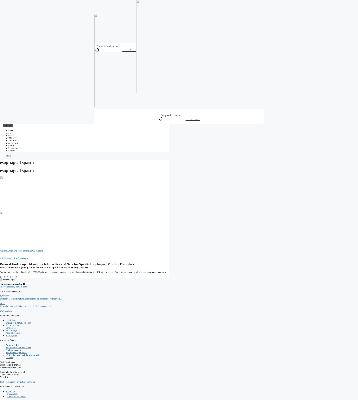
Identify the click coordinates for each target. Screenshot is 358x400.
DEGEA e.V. (6, 311)
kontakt (11, 150)
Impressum (10, 391)
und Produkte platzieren (16, 351)
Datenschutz (12, 394)
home (10, 130)
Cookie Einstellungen (16, 396)
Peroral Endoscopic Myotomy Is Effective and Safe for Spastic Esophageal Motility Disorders (67, 264)
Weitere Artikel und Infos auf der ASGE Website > (22, 251)
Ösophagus (23, 258)
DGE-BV (12, 138)
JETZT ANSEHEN (9, 277)
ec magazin (13, 143)
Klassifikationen (13, 333)
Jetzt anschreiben (7, 382)
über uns (12, 133)
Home (8, 155)
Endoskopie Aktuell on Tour (18, 323)
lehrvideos (12, 148)
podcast (11, 145)
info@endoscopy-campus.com (13, 287)
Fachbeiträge (11, 330)
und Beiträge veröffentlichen (18, 346)
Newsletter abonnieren (25, 382)
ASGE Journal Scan (9, 258)
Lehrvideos (11, 328)
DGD (25, 304)
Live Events (11, 320)
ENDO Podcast (12, 325)
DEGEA (12, 140)
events (11, 135)
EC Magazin (11, 335)
